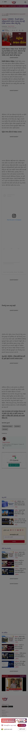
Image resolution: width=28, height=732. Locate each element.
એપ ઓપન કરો (22, 725)
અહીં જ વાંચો (22, 729)
